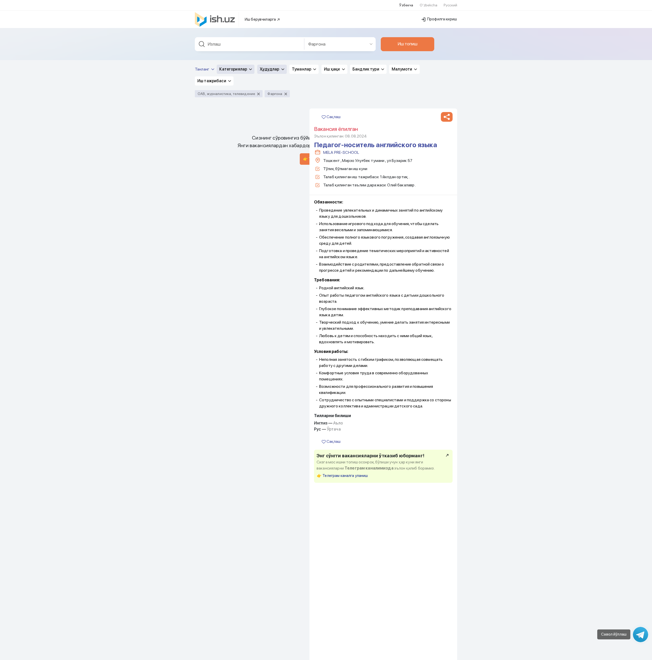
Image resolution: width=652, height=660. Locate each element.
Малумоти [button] (402, 69)
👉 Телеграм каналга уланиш (342, 475)
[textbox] (249, 44)
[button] (447, 117)
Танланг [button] (202, 69)
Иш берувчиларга (261, 19)
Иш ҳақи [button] (332, 69)
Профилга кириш (441, 19)
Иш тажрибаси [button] (212, 80)
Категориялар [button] (233, 69)
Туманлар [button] (302, 69)
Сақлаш (333, 116)
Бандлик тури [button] (366, 69)
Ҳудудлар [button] (270, 69)
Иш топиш (407, 43)
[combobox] (249, 44)
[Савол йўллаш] (640, 634)
